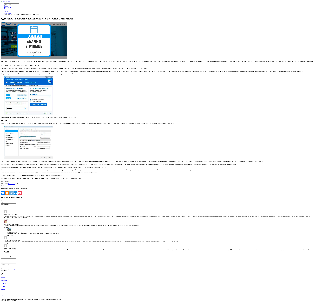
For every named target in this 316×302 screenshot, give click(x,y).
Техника (3, 289)
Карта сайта (7, 7)
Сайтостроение (4, 295)
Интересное (3, 283)
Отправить (4, 270)
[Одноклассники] (7, 193)
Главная (6, 6)
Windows (3, 277)
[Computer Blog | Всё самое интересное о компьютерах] (5, 1)
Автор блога (7, 9)
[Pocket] (20, 193)
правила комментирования (21, 269)
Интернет (3, 286)
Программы (11, 184)
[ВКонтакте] (3, 193)
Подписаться (4, 204)
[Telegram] (11, 193)
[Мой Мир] (15, 193)
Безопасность (4, 280)
